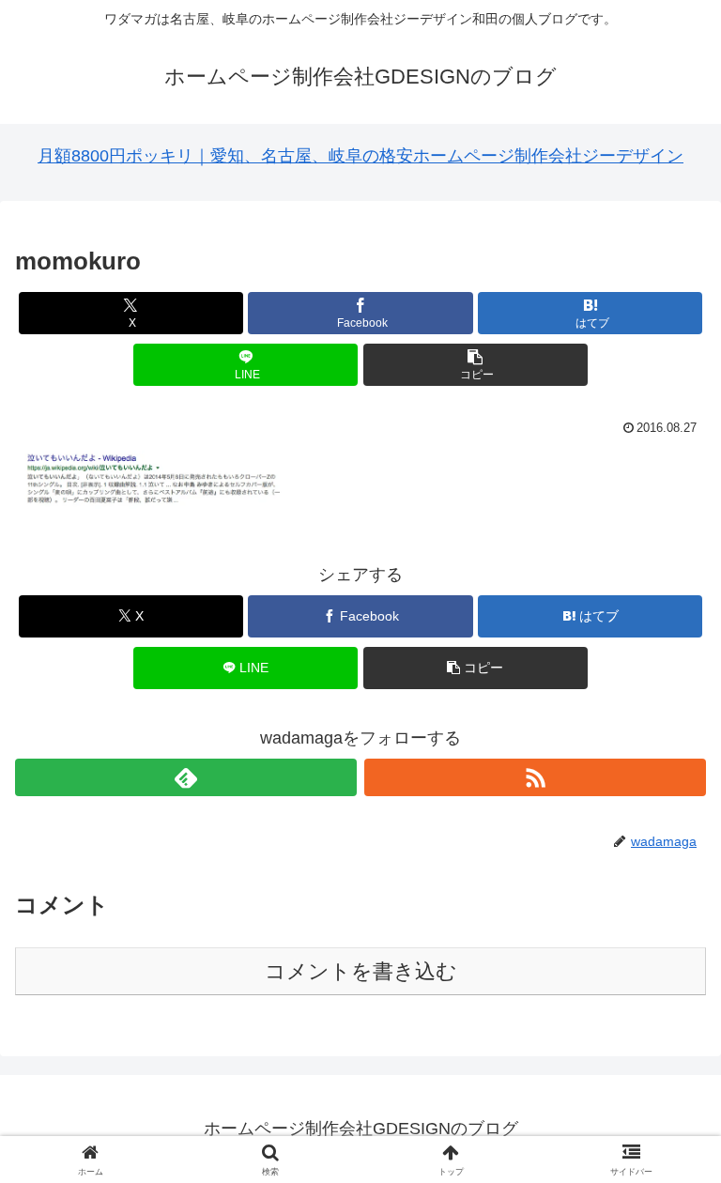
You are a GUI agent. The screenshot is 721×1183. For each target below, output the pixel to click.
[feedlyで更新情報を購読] (186, 777)
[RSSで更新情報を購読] (535, 777)
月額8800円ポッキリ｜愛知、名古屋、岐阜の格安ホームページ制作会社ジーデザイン (360, 155)
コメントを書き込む (361, 971)
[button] (475, 365)
